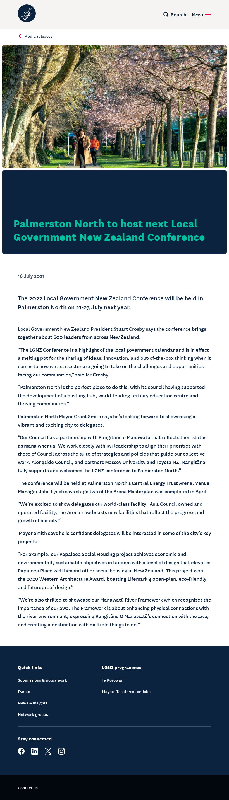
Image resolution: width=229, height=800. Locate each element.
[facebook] (21, 753)
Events (24, 691)
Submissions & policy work (42, 680)
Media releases (38, 36)
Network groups (33, 714)
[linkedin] (34, 753)
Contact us (28, 787)
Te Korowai (112, 680)
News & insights (32, 703)
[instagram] (61, 753)
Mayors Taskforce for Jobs (126, 691)
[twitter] (48, 753)
